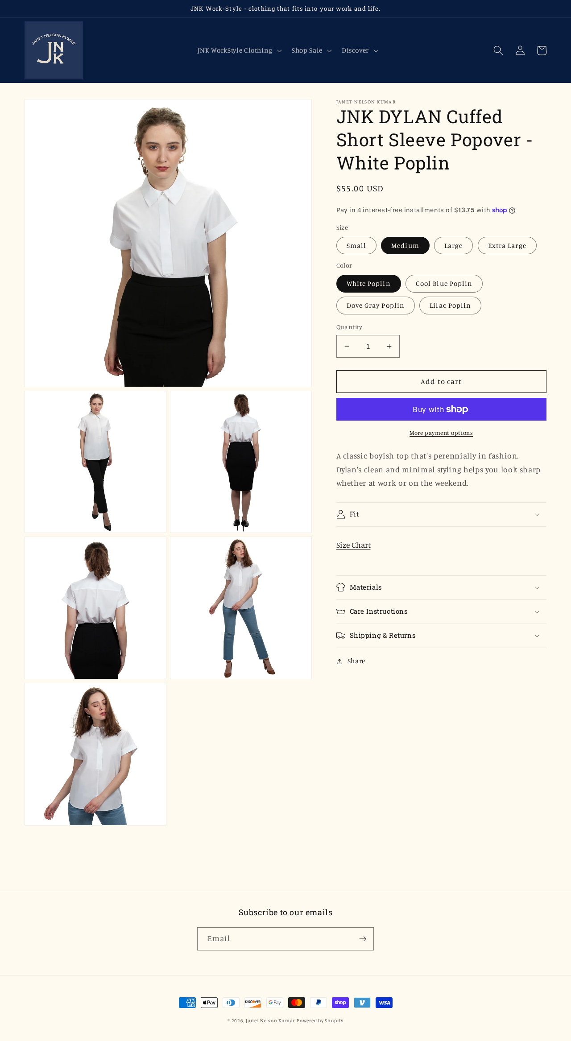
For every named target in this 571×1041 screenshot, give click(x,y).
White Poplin (369, 283)
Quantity (349, 326)
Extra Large (507, 245)
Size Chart (353, 544)
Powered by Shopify (320, 1020)
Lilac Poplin (450, 305)
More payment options (441, 432)
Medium (405, 245)
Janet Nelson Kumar (270, 1020)
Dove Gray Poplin (376, 305)
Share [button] (356, 661)
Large (453, 245)
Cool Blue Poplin (444, 283)
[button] (238, 50)
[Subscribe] (362, 938)
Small (357, 245)
